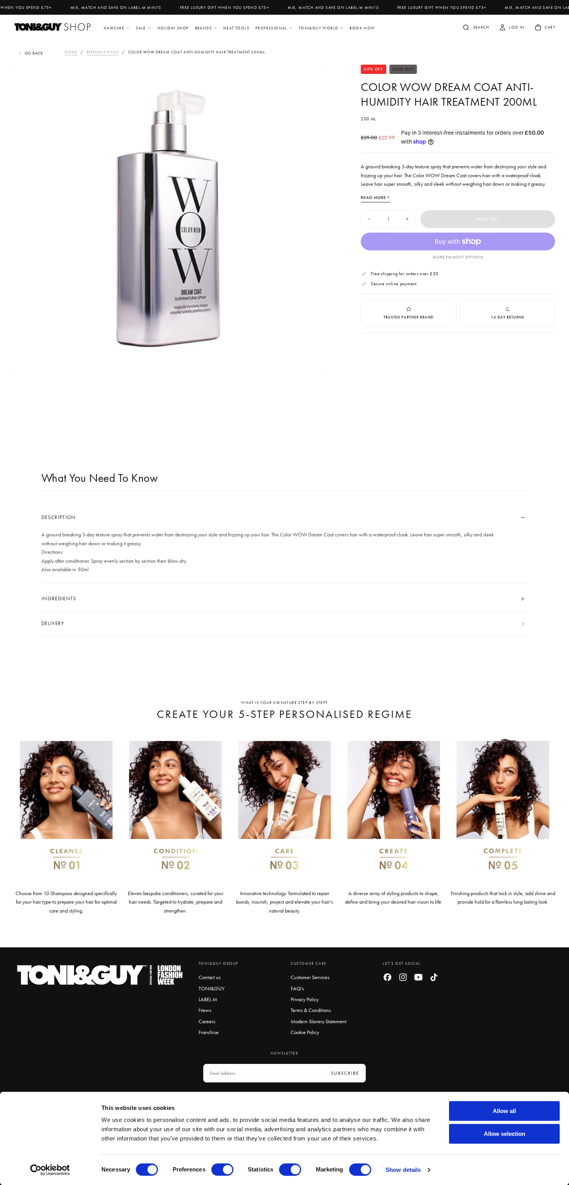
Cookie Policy (305, 1032)
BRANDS (203, 28)
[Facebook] (387, 977)
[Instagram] (403, 977)
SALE (141, 28)
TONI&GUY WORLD (318, 28)
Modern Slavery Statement (318, 1021)
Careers (207, 1021)
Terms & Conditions (311, 1010)
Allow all (504, 1111)
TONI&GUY (212, 988)
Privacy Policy (305, 999)
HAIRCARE (114, 28)
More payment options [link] (458, 257)
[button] (475, 28)
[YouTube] (418, 977)
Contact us (210, 977)
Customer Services (310, 977)
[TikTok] (434, 977)
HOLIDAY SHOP (173, 28)
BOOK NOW (362, 28)
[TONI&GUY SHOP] (100, 975)
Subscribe (345, 1073)
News (205, 1010)
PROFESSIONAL (271, 28)
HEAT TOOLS (236, 28)
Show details (403, 1169)
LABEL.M (208, 999)
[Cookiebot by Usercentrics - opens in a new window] (50, 1170)
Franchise (209, 1032)
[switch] (222, 1169)
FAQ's (297, 988)
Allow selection (504, 1133)
